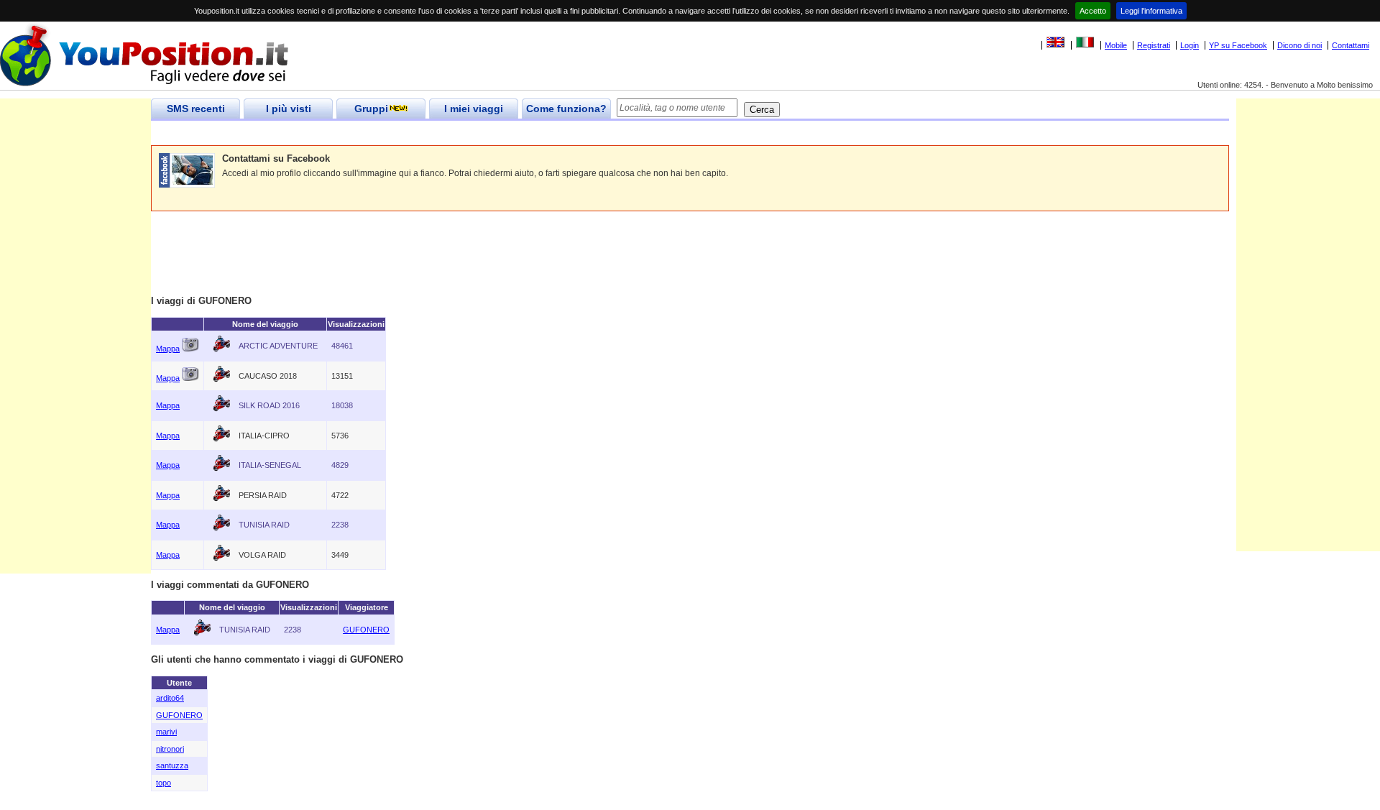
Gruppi (371, 108)
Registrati (1153, 45)
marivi (166, 731)
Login (1189, 45)
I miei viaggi (473, 108)
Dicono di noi (1299, 45)
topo (163, 782)
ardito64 (170, 698)
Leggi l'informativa (1151, 10)
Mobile (1116, 45)
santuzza (172, 765)
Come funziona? (566, 108)
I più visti (288, 108)
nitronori (170, 749)
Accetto (1093, 10)
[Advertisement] (412, 133)
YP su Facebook (1238, 45)
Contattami (1350, 45)
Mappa (168, 348)
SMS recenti (196, 108)
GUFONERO (366, 629)
